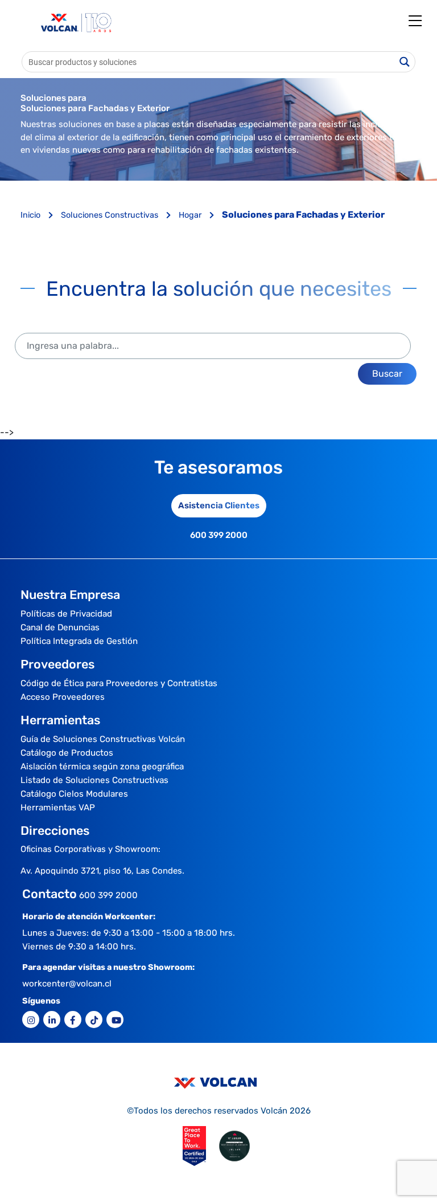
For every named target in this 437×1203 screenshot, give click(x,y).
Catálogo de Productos (66, 753)
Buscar (387, 373)
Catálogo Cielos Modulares (74, 794)
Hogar (191, 215)
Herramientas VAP (57, 807)
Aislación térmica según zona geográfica (102, 766)
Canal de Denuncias (60, 627)
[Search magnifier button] (405, 62)
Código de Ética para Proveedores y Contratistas (118, 683)
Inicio (31, 215)
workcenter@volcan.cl (67, 983)
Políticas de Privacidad (66, 614)
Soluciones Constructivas (110, 215)
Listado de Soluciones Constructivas (94, 780)
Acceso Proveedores (62, 697)
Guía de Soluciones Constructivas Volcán (102, 739)
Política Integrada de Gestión (79, 641)
